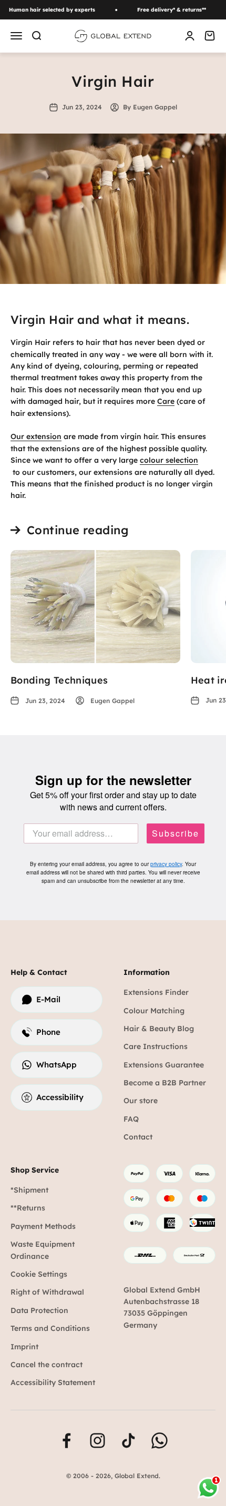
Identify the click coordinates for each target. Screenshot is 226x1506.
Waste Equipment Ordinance (43, 1249)
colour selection (169, 460)
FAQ (131, 1119)
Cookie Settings (39, 1274)
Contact (138, 1137)
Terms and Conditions (50, 1328)
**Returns (28, 1208)
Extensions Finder (156, 992)
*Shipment (29, 1190)
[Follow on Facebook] (66, 1440)
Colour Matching (154, 1010)
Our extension (36, 436)
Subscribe (175, 833)
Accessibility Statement (53, 1382)
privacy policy (166, 864)
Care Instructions (156, 1046)
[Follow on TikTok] (128, 1440)
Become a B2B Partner (165, 1082)
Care (165, 401)
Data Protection (39, 1310)
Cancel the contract (47, 1364)
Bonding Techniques (59, 680)
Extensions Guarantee (164, 1065)
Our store (141, 1100)
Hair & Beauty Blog (159, 1028)
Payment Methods (43, 1226)
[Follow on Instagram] (97, 1440)
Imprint (24, 1346)
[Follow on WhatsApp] (159, 1440)
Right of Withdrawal (47, 1292)
